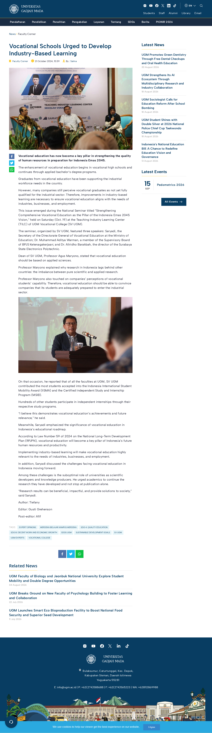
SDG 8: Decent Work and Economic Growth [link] (34, 532)
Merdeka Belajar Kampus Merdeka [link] (58, 527)
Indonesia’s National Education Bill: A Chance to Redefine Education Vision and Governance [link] (163, 151)
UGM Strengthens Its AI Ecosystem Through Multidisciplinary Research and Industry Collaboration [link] (163, 81)
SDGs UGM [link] (66, 532)
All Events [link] (171, 201)
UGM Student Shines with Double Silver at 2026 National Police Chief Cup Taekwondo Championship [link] (163, 126)
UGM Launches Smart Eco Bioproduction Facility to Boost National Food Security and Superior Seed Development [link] (65, 612)
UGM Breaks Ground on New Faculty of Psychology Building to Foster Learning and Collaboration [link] (70, 595)
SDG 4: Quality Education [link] (94, 527)
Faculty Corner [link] (27, 34)
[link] (29, 9)
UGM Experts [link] (17, 538)
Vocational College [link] (39, 538)
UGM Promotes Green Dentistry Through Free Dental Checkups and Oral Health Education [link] (164, 59)
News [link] (12, 34)
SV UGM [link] (118, 532)
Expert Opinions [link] (27, 527)
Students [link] (149, 13)
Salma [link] (73, 61)
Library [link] (186, 13)
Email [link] (198, 13)
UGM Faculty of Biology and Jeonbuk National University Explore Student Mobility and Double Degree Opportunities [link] (66, 578)
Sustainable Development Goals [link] (93, 532)
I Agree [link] (151, 727)
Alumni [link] (173, 13)
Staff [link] (162, 13)
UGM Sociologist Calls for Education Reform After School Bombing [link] (163, 104)
